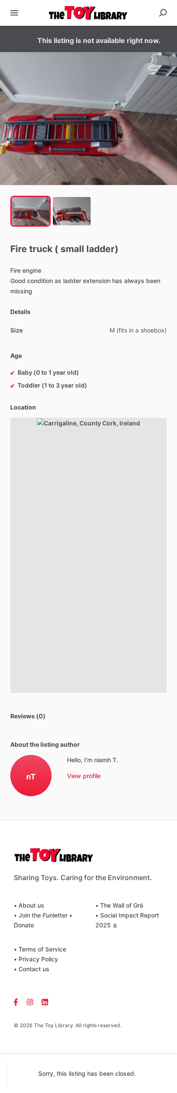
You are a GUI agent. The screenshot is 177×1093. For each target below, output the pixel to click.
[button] (88, 118)
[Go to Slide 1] (30, 211)
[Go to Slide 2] (72, 211)
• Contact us (31, 969)
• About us (29, 905)
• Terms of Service (40, 949)
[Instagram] (29, 1001)
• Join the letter (40, 915)
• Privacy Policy (36, 959)
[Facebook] (18, 1001)
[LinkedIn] (42, 1001)
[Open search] (163, 13)
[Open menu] (14, 13)
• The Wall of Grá (119, 905)
